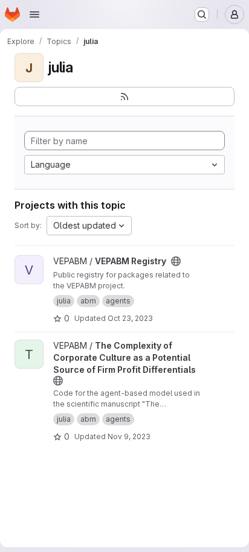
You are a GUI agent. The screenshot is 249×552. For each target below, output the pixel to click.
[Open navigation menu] (34, 14)
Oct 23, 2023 (130, 318)
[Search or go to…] (202, 14)
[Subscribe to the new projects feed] (124, 96)
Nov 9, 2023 (129, 436)
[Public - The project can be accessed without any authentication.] (176, 261)
